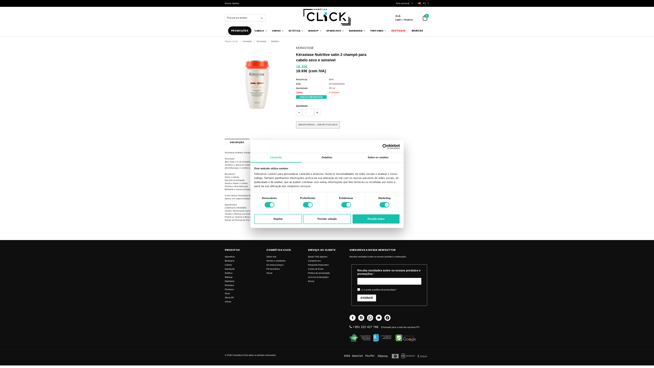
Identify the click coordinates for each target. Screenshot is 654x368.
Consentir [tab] (276, 157)
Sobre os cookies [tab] (378, 157)
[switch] (308, 205)
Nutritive (275, 41)
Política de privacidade (319, 273)
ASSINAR (366, 297)
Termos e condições (276, 260)
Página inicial (231, 41)
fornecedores (273, 269)
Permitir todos (376, 218)
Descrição (237, 142)
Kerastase (261, 41)
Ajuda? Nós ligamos (317, 256)
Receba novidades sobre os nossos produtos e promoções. (389, 272)
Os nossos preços (275, 265)
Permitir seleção (327, 218)
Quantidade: (302, 106)
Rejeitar (278, 218)
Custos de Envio (316, 269)
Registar (408, 19)
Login (398, 19)
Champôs (247, 41)
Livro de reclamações (318, 277)
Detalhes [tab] (327, 157)
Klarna (311, 281)
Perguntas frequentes (318, 265)
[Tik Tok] (387, 318)
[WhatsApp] (370, 318)
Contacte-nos (314, 260)
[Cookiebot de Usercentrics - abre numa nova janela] (385, 146)
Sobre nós (271, 256)
